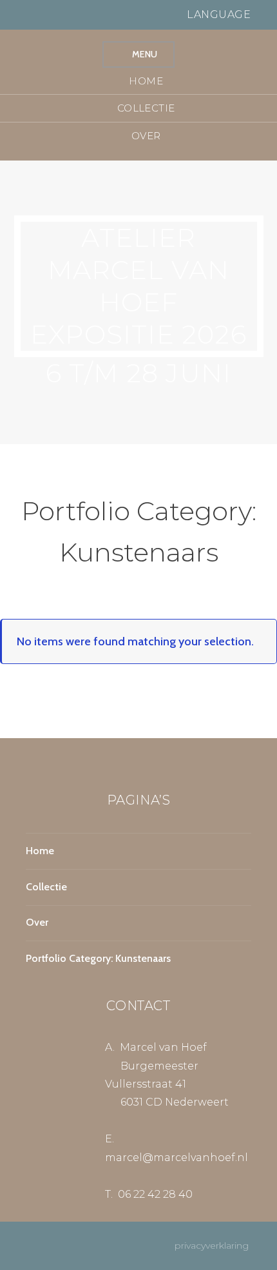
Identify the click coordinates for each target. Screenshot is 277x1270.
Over (146, 136)
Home (146, 81)
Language (220, 14)
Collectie (146, 108)
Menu (145, 54)
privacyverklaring (217, 1245)
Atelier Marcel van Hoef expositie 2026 (138, 286)
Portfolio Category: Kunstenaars (98, 958)
